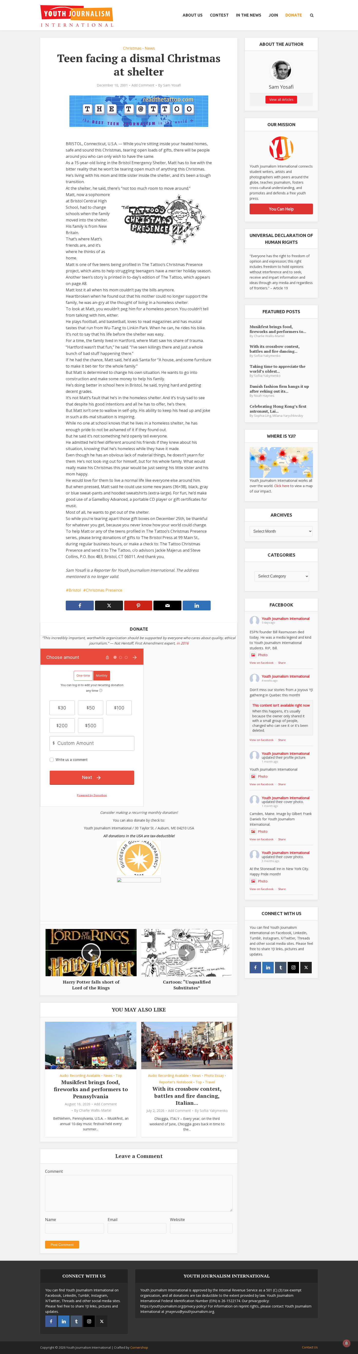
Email (112, 1219)
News (150, 48)
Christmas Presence (104, 590)
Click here (281, 485)
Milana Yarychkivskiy (288, 416)
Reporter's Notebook (175, 1082)
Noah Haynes (264, 396)
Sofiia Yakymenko (214, 1110)
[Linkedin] (268, 967)
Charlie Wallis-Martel (95, 1110)
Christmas (132, 48)
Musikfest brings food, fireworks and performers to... (278, 329)
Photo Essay (214, 1075)
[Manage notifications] (346, 1343)
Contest (219, 15)
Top (119, 1075)
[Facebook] (255, 967)
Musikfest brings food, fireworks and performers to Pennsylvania (91, 1089)
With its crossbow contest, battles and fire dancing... (274, 349)
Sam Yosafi (172, 85)
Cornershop (139, 1347)
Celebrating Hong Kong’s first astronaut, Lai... (278, 409)
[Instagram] (293, 967)
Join (273, 15)
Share (282, 662)
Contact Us (310, 1347)
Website (177, 1219)
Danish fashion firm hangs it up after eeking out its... (279, 389)
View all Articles (281, 99)
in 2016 (182, 643)
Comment (54, 1171)
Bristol (75, 590)
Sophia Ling (262, 416)
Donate (293, 15)
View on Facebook (261, 662)
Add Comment (143, 85)
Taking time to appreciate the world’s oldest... (277, 369)
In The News (248, 15)
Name (50, 1219)
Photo (263, 655)
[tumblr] (280, 967)
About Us (193, 15)
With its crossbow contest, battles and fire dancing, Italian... (187, 1095)
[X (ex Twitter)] (306, 967)
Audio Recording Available (80, 1075)
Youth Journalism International (286, 618)
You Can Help (281, 209)
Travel (210, 1082)
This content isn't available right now (281, 705)
